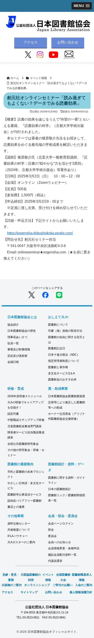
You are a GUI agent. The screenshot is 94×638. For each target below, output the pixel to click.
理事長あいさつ (17, 337)
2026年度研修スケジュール (24, 396)
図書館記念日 (56, 348)
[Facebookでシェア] (45, 294)
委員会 (52, 536)
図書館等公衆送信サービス (24, 494)
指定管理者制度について (63, 360)
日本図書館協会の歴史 (21, 330)
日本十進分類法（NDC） (64, 354)
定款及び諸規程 (17, 355)
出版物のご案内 (12, 585)
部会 (51, 529)
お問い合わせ (67, 42)
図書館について (58, 324)
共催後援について (18, 529)
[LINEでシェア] (59, 294)
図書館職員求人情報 (82, 577)
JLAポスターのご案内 (21, 542)
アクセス (31, 42)
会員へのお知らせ (59, 542)
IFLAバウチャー (17, 536)
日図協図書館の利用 (31, 577)
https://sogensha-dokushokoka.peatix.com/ (40, 233)
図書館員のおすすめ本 (62, 379)
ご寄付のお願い (63, 585)
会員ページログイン (61, 523)
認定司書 (13, 413)
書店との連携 (15, 506)
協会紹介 (13, 324)
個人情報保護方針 (81, 592)
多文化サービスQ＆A (61, 373)
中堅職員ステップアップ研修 (25, 420)
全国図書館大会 (63, 577)
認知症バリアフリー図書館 (24, 500)
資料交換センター (18, 523)
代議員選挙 (55, 560)
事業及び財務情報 (18, 349)
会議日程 (13, 362)
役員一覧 (13, 343)
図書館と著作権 (58, 367)
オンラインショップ (37, 585)
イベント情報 (48, 577)
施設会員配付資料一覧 (62, 554)
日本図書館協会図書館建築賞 (66, 396)
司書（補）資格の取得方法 (65, 330)
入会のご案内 (83, 585)
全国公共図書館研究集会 (23, 443)
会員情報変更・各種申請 (63, 548)
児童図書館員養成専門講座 (24, 426)
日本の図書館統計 (59, 489)
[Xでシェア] (31, 294)
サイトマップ (29, 592)
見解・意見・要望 (10, 577)
